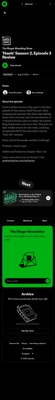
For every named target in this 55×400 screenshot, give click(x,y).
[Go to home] (4, 4)
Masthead (27, 220)
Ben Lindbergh (37, 93)
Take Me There (27, 331)
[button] (27, 4)
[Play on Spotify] (4, 12)
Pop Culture (7, 74)
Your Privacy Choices (37, 343)
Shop (44, 220)
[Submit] (48, 281)
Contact (10, 220)
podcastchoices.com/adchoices (18, 160)
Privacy (24, 343)
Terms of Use (14, 343)
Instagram (26, 354)
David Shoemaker (15, 93)
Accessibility (27, 348)
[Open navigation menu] (50, 4)
